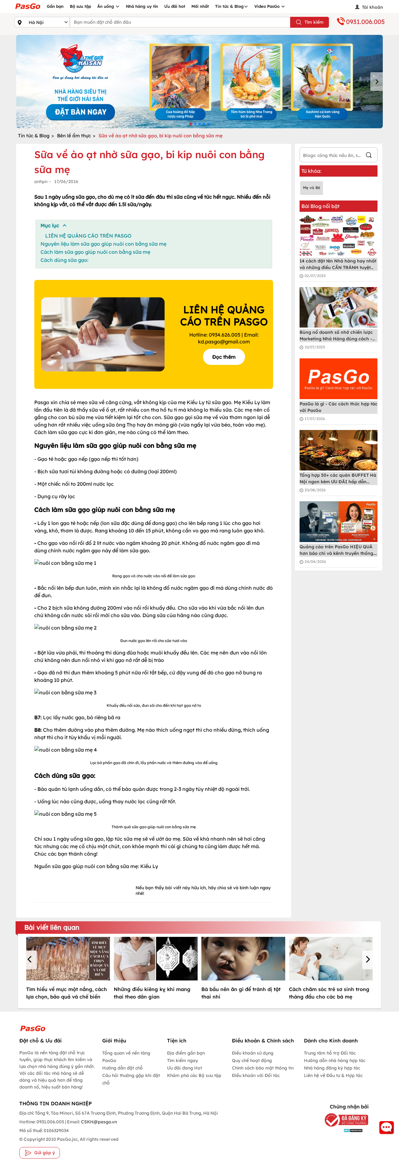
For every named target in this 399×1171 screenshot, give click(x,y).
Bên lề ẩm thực (74, 136)
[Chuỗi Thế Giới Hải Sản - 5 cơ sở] (199, 81)
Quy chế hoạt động (252, 1060)
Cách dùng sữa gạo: (65, 260)
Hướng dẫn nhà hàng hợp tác (334, 1060)
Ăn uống (106, 6)
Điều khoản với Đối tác (256, 1075)
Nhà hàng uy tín (142, 6)
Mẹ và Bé (311, 187)
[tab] (190, 123)
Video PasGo (267, 6)
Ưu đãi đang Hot (184, 1068)
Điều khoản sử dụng (252, 1053)
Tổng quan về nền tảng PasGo (126, 1056)
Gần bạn (55, 6)
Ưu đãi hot (174, 6)
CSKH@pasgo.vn (98, 1122)
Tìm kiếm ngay (182, 1060)
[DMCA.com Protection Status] (343, 1130)
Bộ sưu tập (80, 6)
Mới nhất (200, 6)
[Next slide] (376, 81)
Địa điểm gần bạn (186, 1053)
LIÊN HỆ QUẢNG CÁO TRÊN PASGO (88, 236)
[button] (30, 960)
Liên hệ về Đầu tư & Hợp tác (333, 1075)
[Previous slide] (22, 81)
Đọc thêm (224, 357)
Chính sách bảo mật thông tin (263, 1068)
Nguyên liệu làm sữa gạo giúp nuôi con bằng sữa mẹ (103, 244)
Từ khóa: (311, 171)
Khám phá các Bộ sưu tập (194, 1075)
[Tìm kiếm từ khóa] (369, 156)
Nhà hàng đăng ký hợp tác (332, 1068)
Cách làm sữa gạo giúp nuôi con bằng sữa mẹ (95, 252)
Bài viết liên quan (51, 927)
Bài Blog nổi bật (320, 206)
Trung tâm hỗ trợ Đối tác (330, 1053)
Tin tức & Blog (229, 6)
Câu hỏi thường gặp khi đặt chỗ (131, 1079)
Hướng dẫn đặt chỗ (122, 1068)
